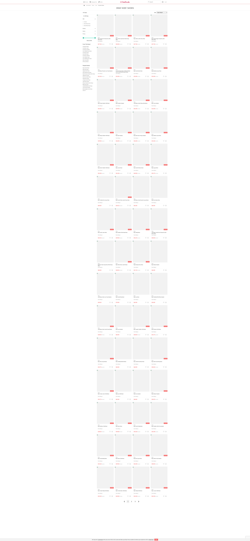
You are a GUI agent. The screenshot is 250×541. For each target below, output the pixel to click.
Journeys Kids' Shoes (86, 87)
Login (166, 1)
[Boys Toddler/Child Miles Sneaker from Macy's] (159, 284)
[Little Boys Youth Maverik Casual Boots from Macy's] (141, 187)
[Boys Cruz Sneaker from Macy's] (141, 381)
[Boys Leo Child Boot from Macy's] (123, 381)
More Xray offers (86, 60)
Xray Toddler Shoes (86, 57)
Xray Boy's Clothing (86, 55)
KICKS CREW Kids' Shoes (87, 72)
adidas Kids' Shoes (86, 75)
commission (100, 539)
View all (84, 90)
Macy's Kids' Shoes (86, 67)
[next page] (138, 501)
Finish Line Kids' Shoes (87, 76)
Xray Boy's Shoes (86, 52)
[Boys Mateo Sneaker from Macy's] (159, 251)
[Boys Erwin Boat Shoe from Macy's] (159, 187)
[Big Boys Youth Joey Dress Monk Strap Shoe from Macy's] (105, 251)
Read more (151, 539)
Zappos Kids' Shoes (86, 70)
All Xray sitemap (85, 61)
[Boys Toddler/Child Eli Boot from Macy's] (123, 348)
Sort (155, 12)
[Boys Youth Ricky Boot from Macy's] (123, 284)
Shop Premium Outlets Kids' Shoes (89, 73)
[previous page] (124, 501)
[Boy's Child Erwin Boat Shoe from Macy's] (141, 348)
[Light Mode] (162, 2)
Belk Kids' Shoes (85, 84)
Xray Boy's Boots (86, 46)
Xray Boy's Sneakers (86, 49)
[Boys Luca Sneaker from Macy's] (123, 316)
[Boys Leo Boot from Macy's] (141, 284)
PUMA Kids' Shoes (86, 78)
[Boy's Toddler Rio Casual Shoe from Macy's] (105, 187)
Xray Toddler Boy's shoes (87, 58)
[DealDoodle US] (125, 2)
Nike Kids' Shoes (85, 69)
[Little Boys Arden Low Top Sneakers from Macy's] (105, 284)
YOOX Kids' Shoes (86, 81)
